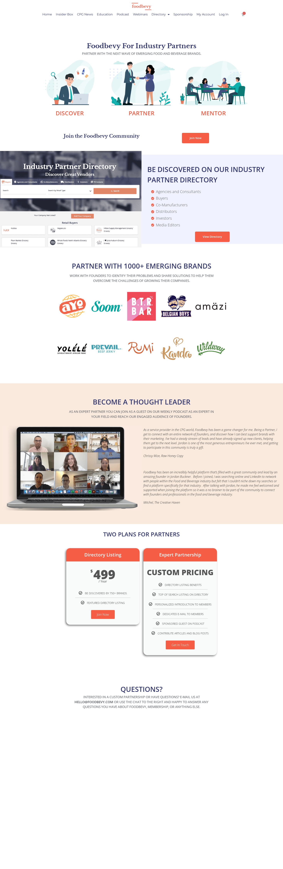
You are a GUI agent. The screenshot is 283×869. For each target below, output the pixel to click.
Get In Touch (180, 645)
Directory (159, 14)
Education (105, 14)
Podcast (123, 14)
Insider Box (64, 14)
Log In (224, 14)
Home (47, 14)
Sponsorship (183, 14)
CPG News (85, 14)
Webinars (140, 14)
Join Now (103, 614)
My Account (206, 14)
